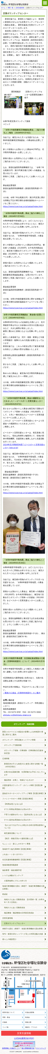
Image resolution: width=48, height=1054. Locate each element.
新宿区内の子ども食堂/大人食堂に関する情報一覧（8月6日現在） (23, 765)
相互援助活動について (13, 833)
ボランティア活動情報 (13, 745)
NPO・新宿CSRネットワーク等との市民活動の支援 (22, 934)
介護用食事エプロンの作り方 (15, 881)
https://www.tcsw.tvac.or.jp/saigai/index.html (23, 206)
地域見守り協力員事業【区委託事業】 (17, 849)
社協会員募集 (29, 1012)
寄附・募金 (6, 1017)
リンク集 (5, 1027)
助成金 (5, 894)
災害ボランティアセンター (14, 923)
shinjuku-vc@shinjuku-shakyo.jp (17, 715)
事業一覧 (10, 8)
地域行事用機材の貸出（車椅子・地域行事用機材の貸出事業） (23, 887)
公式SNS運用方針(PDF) (24, 1038)
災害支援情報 (20, 8)
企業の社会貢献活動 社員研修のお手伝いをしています (24, 773)
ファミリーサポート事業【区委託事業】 (18, 799)
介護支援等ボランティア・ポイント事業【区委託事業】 (22, 786)
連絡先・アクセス (31, 1027)
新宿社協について (8, 1012)
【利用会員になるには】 (13, 804)
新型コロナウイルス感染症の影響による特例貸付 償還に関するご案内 (22, 733)
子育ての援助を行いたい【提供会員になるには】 (23, 814)
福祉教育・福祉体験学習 (12, 870)
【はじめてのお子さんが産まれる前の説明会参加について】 (24, 826)
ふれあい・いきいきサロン (12, 854)
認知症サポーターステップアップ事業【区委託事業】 (23, 793)
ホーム (3, 8)
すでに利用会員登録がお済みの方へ (18, 809)
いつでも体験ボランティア (12, 875)
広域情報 (5, 758)
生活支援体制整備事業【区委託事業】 (17, 859)
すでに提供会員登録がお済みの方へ (18, 820)
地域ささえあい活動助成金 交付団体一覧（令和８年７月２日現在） (24, 900)
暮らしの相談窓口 (9, 939)
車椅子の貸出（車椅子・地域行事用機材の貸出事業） (23, 929)
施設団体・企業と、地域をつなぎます (19, 780)
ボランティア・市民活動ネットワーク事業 (19, 740)
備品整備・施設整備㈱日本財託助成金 (19, 913)
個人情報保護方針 (28, 1048)
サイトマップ (41, 1048)
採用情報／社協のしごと (11, 1048)
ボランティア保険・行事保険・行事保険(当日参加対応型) (23, 751)
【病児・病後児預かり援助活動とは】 (19, 838)
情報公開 (28, 1022)
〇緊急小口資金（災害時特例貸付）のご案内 (21, 693)
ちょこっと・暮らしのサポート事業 (16, 844)
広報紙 (4, 1022)
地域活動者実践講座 (10, 865)
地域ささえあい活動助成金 (14, 907)
